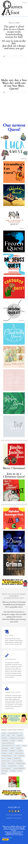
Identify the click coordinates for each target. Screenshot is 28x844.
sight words (5, 771)
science (21, 765)
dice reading (5, 748)
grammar (20, 750)
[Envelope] (18, 811)
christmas (4, 738)
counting (12, 740)
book (13, 735)
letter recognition (7, 755)
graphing (4, 753)
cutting (24, 745)
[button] (2, 782)
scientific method (6, 768)
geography (13, 750)
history (11, 753)
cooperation (5, 740)
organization (17, 758)
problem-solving (20, 763)
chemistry (19, 735)
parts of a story (6, 760)
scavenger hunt (12, 765)
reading (4, 765)
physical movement (17, 760)
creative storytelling (7, 745)
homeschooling (19, 753)
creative (20, 740)
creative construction (8, 743)
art (21, 733)
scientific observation (19, 768)
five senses (5, 750)
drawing (18, 748)
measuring (21, 755)
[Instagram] (9, 811)
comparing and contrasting (16, 738)
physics (4, 763)
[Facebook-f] (12, 811)
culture (18, 745)
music (3, 758)
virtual (20, 771)
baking (3, 735)
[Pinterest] (15, 811)
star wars (13, 771)
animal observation (13, 733)
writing (4, 773)
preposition (11, 763)
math (15, 755)
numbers (9, 758)
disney (12, 748)
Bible (8, 735)
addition (4, 733)
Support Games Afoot (7, 837)
